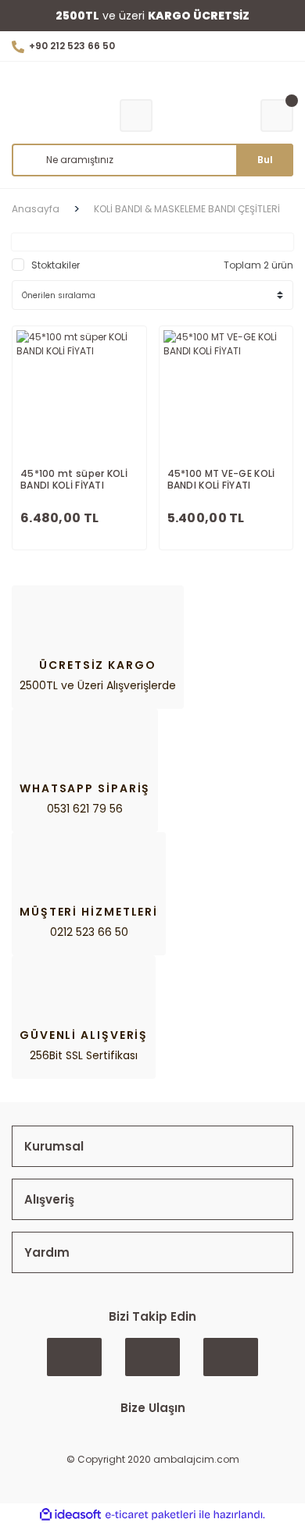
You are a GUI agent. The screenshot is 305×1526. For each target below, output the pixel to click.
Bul (265, 159)
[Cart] (276, 115)
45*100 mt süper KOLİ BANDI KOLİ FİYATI (73, 480)
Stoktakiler (55, 265)
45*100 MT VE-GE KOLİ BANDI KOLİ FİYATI (221, 480)
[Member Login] (136, 115)
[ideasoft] (70, 1514)
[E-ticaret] (150, 1515)
